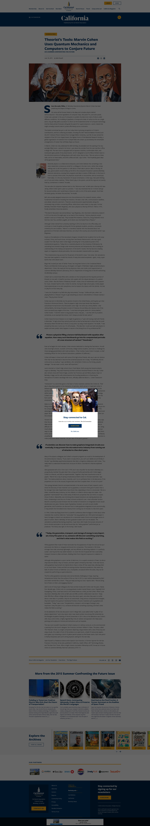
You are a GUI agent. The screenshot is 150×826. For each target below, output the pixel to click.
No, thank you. (75, 431)
